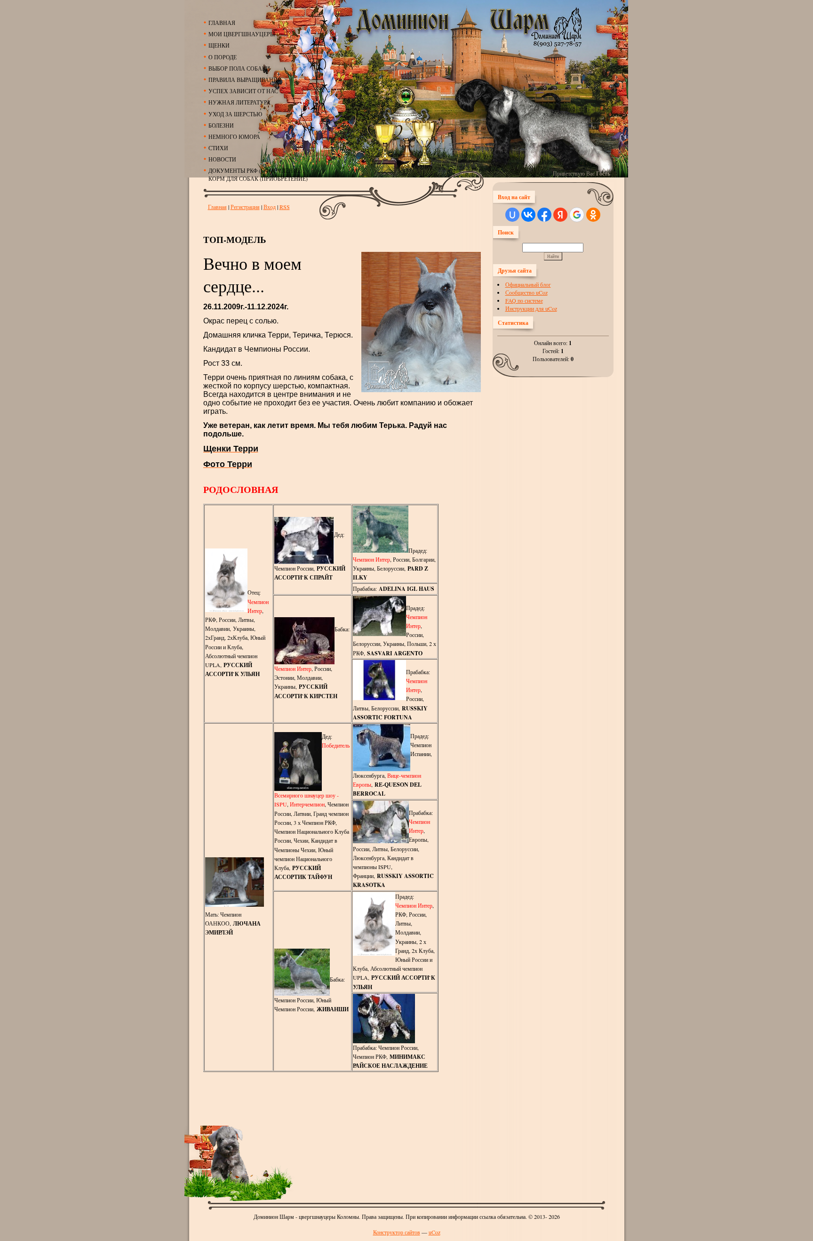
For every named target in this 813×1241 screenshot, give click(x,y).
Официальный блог (528, 284)
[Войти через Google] (576, 214)
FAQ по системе (524, 300)
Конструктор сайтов (396, 1232)
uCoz (434, 1232)
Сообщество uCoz (526, 292)
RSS (284, 206)
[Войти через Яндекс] (560, 215)
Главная (217, 206)
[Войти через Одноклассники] (593, 215)
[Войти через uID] (512, 215)
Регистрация (245, 206)
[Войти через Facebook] (544, 215)
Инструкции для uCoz (531, 308)
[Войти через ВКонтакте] (528, 215)
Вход (269, 206)
